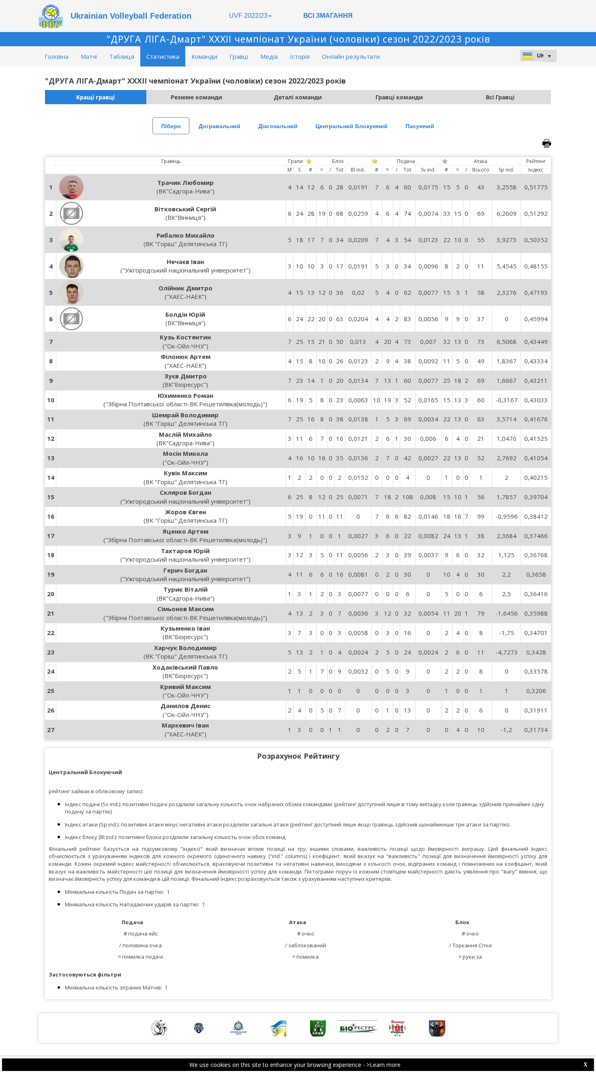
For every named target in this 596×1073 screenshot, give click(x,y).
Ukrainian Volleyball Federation (131, 15)
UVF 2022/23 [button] (248, 15)
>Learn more (384, 1065)
